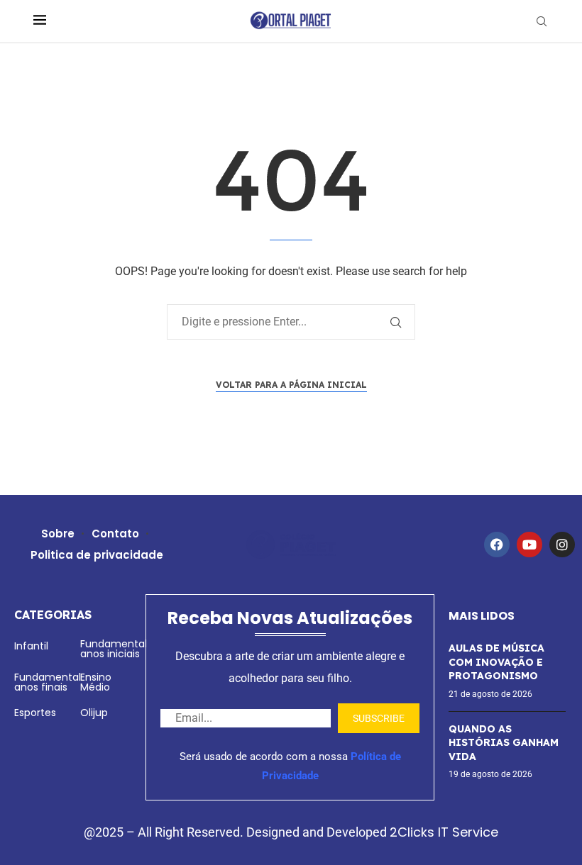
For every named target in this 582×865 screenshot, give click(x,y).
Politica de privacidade (97, 554)
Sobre (58, 533)
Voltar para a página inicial (291, 384)
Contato (115, 533)
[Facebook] (497, 544)
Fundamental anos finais (47, 682)
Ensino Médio (95, 682)
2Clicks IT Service (444, 832)
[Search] (541, 22)
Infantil (31, 646)
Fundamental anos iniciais (113, 649)
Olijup (94, 713)
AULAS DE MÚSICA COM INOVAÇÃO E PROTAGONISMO (496, 662)
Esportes (35, 713)
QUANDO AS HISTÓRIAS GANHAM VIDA (504, 742)
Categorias (53, 614)
